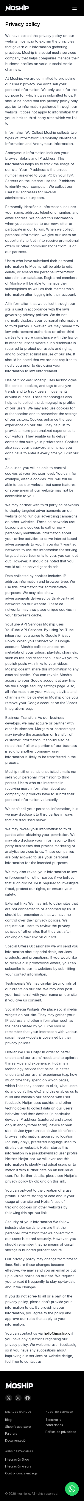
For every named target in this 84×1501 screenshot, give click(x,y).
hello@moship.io (57, 1333)
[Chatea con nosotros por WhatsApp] (72, 1489)
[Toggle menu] (74, 7)
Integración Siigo (17, 1459)
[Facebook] (27, 1397)
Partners (11, 1433)
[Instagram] (18, 1397)
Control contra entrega (21, 1473)
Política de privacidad (60, 1432)
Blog (8, 1419)
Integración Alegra (18, 1466)
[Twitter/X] (8, 1397)
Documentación (16, 1440)
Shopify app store (18, 1426)
